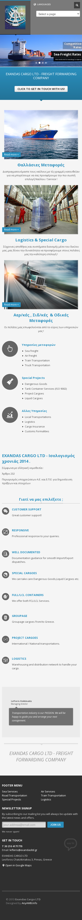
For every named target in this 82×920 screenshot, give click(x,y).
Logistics (46, 799)
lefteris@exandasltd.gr (23, 850)
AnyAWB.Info (29, 903)
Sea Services (10, 791)
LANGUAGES (44, 4)
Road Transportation (14, 795)
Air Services (48, 791)
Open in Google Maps (18, 865)
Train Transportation (53, 795)
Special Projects (11, 799)
